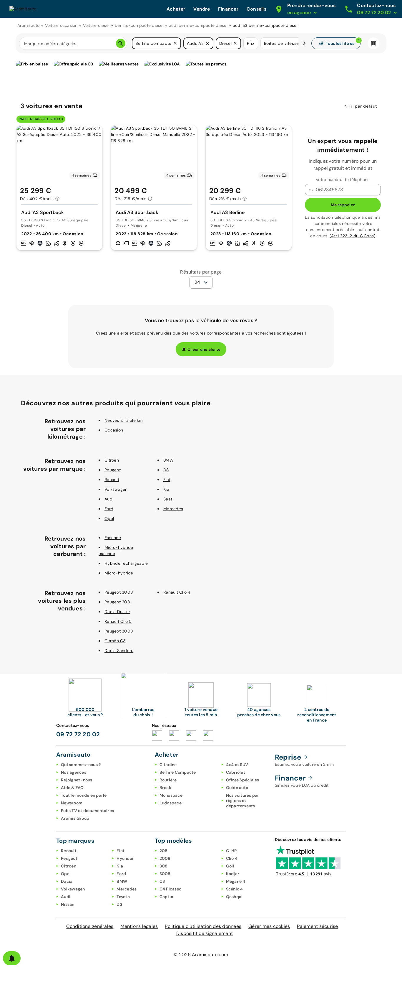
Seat (167, 499)
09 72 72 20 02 (78, 734)
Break (165, 787)
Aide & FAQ (72, 787)
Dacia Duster (117, 611)
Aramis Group (75, 818)
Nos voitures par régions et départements (242, 801)
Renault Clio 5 (118, 621)
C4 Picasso (171, 889)
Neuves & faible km (123, 420)
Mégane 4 (235, 881)
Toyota (123, 896)
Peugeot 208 (117, 602)
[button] (175, 43)
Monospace (171, 795)
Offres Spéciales (242, 780)
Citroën (111, 460)
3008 (165, 873)
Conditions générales (89, 926)
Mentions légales (139, 926)
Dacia (66, 881)
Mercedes (173, 508)
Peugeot (112, 469)
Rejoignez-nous (76, 780)
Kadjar (233, 873)
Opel (109, 518)
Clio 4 (232, 858)
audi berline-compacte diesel (198, 25)
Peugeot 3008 (118, 592)
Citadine (168, 764)
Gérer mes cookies (269, 926)
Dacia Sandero (118, 650)
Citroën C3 (115, 640)
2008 (165, 858)
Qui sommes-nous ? (81, 764)
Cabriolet (235, 772)
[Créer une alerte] (12, 958)
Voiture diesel (96, 25)
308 (164, 866)
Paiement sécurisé (317, 926)
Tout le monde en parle (84, 795)
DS (166, 469)
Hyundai (125, 858)
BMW (168, 460)
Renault (111, 479)
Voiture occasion (61, 25)
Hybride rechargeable (126, 563)
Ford (108, 508)
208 (164, 850)
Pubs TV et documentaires (87, 810)
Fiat (166, 479)
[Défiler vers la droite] (304, 43)
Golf (230, 866)
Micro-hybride (118, 573)
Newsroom (71, 803)
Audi (108, 499)
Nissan (67, 904)
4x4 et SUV (237, 764)
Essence (112, 537)
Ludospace (171, 803)
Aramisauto (28, 25)
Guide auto (237, 787)
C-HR (231, 850)
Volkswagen (116, 489)
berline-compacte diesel (139, 25)
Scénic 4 (234, 889)
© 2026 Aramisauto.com (201, 954)
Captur (167, 896)
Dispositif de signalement (204, 933)
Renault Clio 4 (177, 592)
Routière (168, 780)
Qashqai (234, 896)
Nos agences (73, 772)
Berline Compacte (178, 772)
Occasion (113, 430)
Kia (166, 489)
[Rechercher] (120, 43)
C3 (162, 881)
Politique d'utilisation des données (203, 926)
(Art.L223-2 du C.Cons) (353, 235)
